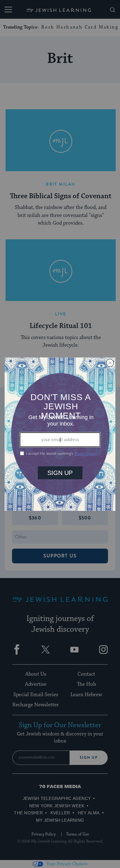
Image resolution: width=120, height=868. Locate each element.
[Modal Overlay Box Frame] (60, 434)
